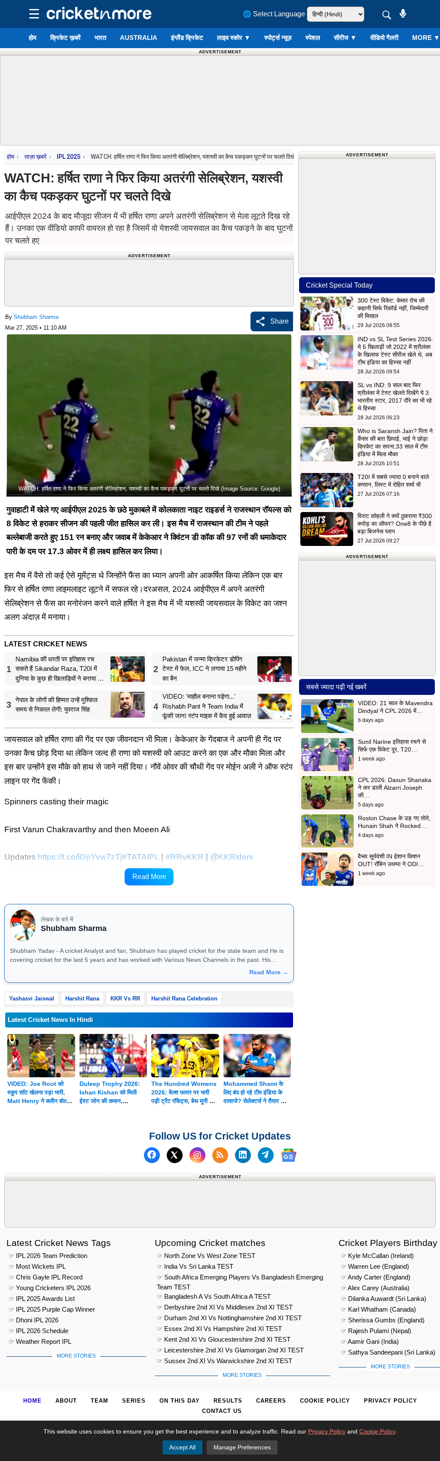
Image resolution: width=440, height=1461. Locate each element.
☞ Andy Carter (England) (375, 1277)
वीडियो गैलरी (384, 37)
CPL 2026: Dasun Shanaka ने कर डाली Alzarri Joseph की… (394, 787)
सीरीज (345, 37)
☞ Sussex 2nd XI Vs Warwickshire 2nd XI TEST (224, 1360)
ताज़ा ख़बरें (35, 156)
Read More (149, 876)
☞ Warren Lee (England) (375, 1266)
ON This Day (179, 1400)
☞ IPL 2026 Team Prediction (48, 1255)
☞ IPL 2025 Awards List (42, 1298)
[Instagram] (197, 1155)
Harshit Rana (82, 998)
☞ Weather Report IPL (40, 1341)
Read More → (268, 972)
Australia (138, 37)
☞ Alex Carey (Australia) (375, 1287)
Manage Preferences (242, 1447)
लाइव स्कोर (234, 37)
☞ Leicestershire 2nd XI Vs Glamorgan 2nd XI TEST (230, 1350)
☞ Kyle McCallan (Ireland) (377, 1255)
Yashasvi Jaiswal (31, 998)
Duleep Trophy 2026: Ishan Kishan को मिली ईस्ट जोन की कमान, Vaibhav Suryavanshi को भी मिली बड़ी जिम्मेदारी (110, 1101)
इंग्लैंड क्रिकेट (187, 37)
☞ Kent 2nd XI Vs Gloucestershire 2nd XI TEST (223, 1339)
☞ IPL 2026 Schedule (38, 1330)
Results (228, 1400)
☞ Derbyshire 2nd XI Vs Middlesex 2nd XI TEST (225, 1307)
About (66, 1400)
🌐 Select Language (274, 14)
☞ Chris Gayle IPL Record (45, 1277)
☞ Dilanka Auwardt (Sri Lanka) (383, 1298)
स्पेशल (313, 37)
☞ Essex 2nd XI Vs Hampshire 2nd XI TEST (219, 1328)
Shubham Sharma (36, 317)
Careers (271, 1400)
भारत (100, 37)
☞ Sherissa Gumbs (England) (383, 1320)
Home (32, 1400)
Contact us (222, 1411)
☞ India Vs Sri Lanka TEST (195, 1266)
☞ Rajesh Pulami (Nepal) (376, 1330)
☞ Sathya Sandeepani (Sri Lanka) (388, 1352)
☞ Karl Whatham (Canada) (378, 1309)
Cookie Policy (325, 1400)
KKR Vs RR (125, 998)
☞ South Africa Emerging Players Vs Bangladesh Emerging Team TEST (240, 1278)
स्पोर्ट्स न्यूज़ (278, 37)
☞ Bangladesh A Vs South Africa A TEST (214, 1296)
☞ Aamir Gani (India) (370, 1341)
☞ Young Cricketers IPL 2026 (50, 1287)
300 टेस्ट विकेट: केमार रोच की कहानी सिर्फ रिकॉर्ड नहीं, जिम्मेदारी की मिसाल (393, 308)
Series (134, 1400)
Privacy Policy (390, 1400)
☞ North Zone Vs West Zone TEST (206, 1255)
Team (99, 1400)
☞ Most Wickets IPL (37, 1266)
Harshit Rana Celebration (184, 998)
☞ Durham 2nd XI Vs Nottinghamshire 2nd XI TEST (229, 1318)
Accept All (182, 1447)
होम (33, 37)
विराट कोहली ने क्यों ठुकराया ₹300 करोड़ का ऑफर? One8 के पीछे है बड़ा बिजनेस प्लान (395, 523)
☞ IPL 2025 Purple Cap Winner (52, 1309)
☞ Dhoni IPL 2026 (33, 1320)
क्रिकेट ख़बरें (65, 37)
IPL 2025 (68, 156)
